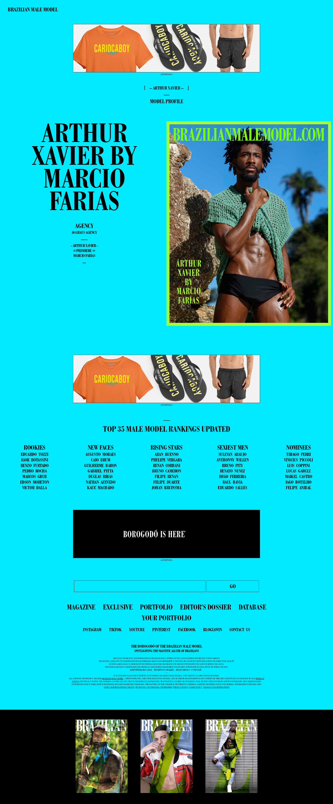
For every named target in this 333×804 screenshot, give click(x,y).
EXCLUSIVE (118, 606)
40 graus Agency (84, 232)
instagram (92, 629)
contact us (240, 629)
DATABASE (252, 606)
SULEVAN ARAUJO (232, 454)
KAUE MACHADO (100, 487)
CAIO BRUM (100, 460)
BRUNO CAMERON (166, 471)
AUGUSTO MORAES (100, 454)
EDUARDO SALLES (232, 487)
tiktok (115, 629)
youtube (137, 629)
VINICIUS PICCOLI (298, 460)
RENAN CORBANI (166, 465)
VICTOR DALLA (34, 487)
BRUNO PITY (232, 465)
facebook (186, 629)
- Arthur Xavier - (84, 245)
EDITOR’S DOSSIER (205, 606)
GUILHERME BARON (100, 465)
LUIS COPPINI (298, 465)
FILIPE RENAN (166, 476)
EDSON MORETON (34, 482)
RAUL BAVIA (232, 482)
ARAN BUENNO (166, 454)
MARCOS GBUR (34, 476)
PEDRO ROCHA (34, 471)
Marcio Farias (84, 255)
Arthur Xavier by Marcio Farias (84, 166)
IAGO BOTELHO (298, 482)
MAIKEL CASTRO (298, 476)
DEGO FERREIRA (232, 476)
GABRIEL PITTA (100, 471)
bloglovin (212, 629)
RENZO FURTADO (35, 465)
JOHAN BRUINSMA (166, 487)
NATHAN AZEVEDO (100, 482)
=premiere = (84, 250)
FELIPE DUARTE (166, 482)
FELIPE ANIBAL (298, 487)
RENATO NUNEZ (232, 471)
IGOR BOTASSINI (34, 460)
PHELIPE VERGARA (166, 460)
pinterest (161, 629)
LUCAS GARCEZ (298, 471)
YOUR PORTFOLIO (166, 617)
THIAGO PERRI (298, 454)
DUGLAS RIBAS (100, 476)
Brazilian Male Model (33, 9)
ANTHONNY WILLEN (232, 460)
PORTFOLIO (156, 606)
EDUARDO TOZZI (34, 454)
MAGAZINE (81, 606)
